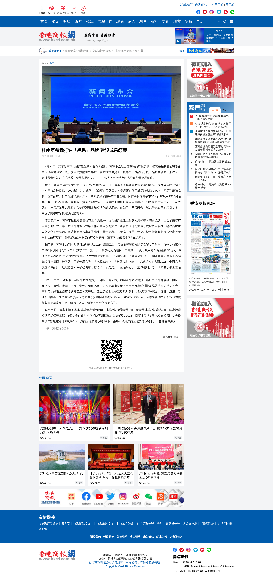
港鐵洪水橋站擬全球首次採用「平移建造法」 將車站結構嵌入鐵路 (213, 125)
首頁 (44, 21)
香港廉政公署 (145, 523)
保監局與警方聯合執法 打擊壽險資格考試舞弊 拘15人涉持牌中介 (213, 171)
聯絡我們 (108, 536)
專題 (199, 21)
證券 (78, 21)
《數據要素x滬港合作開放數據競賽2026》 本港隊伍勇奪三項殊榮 (123, 51)
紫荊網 (43, 529)
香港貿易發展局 (83, 523)
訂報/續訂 (186, 4)
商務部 (66, 523)
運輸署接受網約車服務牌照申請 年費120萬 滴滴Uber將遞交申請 (213, 140)
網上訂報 (161, 536)
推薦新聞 (45, 377)
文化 (165, 21)
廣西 (51, 63)
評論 (120, 21)
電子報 (229, 4)
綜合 (131, 21)
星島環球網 (207, 523)
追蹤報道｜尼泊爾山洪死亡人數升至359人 (213, 178)
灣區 (143, 21)
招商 (188, 21)
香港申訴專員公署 (168, 523)
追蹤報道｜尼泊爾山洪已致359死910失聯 (213, 186)
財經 (67, 21)
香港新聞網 (225, 523)
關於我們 (95, 536)
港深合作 (104, 21)
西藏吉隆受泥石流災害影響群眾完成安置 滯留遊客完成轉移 (213, 148)
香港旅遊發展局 (106, 523)
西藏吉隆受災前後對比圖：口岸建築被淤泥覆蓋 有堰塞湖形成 (213, 133)
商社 (154, 21)
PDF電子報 (216, 4)
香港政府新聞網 (48, 523)
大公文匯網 (190, 523)
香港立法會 (126, 523)
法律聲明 (135, 536)
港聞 (55, 21)
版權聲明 (122, 536)
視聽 (90, 21)
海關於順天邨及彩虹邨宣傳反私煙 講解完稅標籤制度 (213, 156)
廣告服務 (201, 4)
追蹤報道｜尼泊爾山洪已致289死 (213, 163)
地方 (177, 21)
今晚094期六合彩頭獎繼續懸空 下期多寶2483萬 (213, 118)
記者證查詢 (176, 536)
